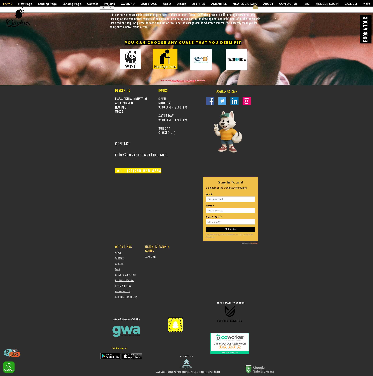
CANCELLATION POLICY (126, 297)
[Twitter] (222, 101)
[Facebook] (210, 101)
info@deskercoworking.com (141, 154)
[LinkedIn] (235, 101)
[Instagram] (247, 101)
